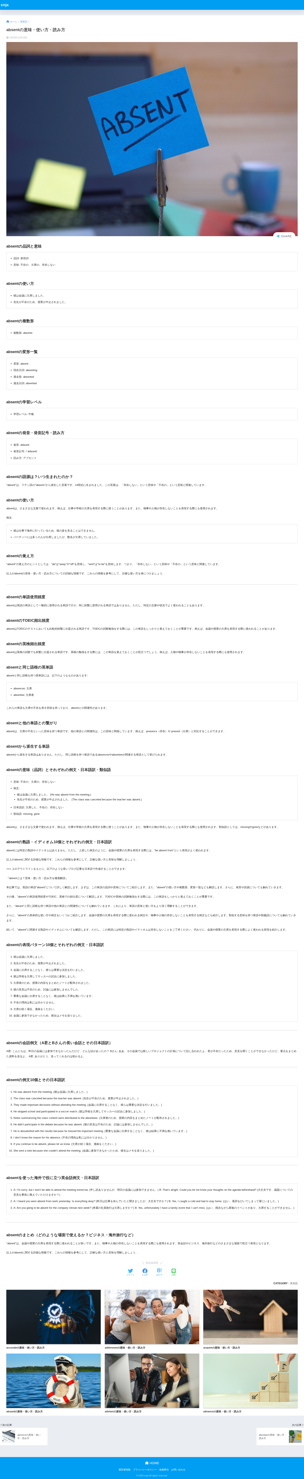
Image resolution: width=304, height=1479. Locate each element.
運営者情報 (124, 1469)
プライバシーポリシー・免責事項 (151, 1469)
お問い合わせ (178, 1469)
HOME (154, 1463)
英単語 (294, 1283)
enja (5, 5)
